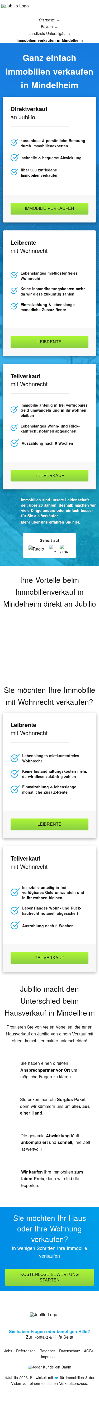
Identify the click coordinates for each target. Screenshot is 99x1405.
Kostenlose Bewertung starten (49, 1277)
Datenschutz (69, 1350)
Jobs (8, 1350)
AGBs (88, 1350)
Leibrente (49, 342)
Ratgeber (47, 1350)
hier (75, 522)
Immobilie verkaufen (49, 208)
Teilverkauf (49, 475)
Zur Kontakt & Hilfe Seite (49, 1337)
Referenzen (26, 1350)
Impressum (50, 1356)
